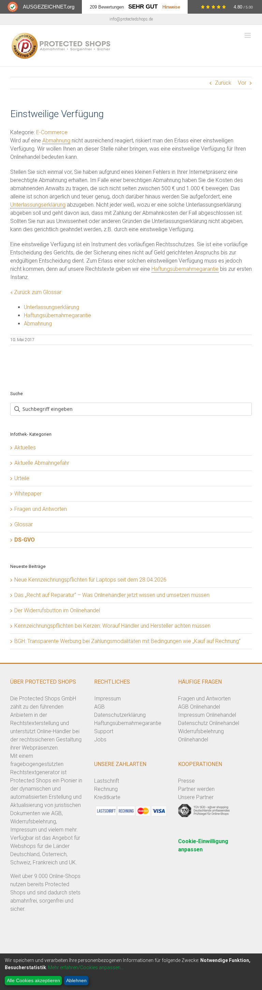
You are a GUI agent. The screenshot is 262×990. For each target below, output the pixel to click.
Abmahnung (56, 140)
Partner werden (196, 789)
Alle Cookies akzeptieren (33, 980)
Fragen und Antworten (40, 509)
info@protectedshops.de (131, 19)
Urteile (21, 478)
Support (103, 731)
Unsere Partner (196, 797)
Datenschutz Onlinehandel (208, 723)
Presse (186, 781)
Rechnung (106, 789)
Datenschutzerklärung (120, 715)
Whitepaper (28, 493)
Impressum (107, 698)
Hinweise (171, 7)
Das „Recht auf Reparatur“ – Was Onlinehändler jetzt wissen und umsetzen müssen (111, 595)
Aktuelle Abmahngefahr (41, 463)
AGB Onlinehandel (199, 706)
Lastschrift (106, 781)
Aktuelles (25, 447)
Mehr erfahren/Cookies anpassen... (85, 967)
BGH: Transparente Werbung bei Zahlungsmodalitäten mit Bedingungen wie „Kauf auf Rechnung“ (127, 641)
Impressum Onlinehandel (207, 715)
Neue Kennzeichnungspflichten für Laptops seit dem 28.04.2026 (90, 579)
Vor (242, 83)
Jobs (100, 739)
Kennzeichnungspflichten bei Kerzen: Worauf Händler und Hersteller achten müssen (112, 626)
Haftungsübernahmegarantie (185, 269)
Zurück (223, 83)
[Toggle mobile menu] (248, 35)
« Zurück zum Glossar (35, 292)
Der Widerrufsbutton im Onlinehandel (57, 610)
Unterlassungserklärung (38, 204)
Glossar (23, 524)
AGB (99, 706)
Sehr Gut (143, 6)
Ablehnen (76, 980)
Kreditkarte (107, 797)
